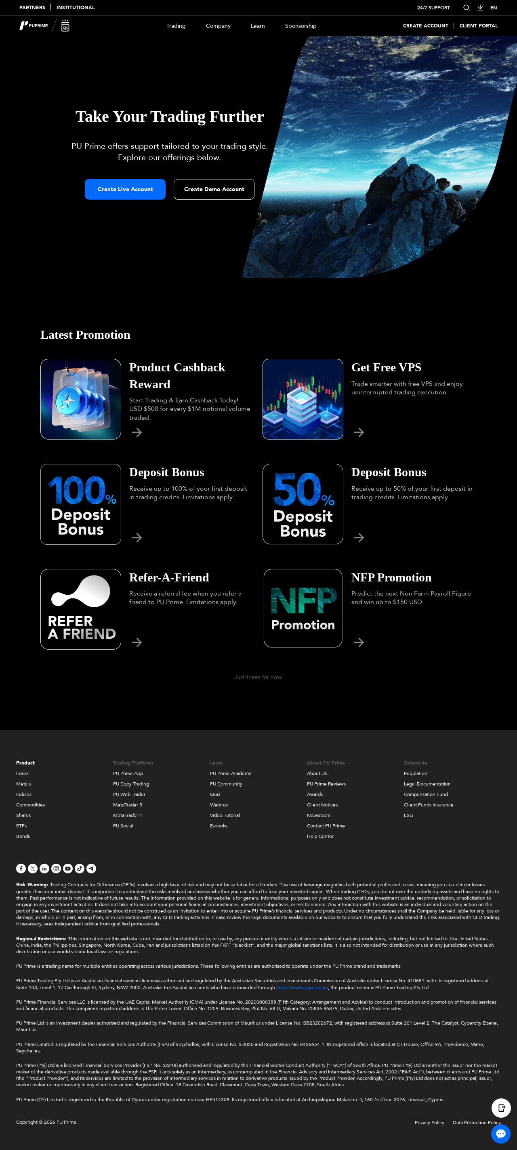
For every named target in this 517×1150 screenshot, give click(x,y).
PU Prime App (128, 773)
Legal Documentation (427, 784)
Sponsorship (301, 26)
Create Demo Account (214, 189)
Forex (22, 773)
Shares (23, 815)
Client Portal (479, 26)
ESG (408, 815)
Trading (176, 26)
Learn (258, 26)
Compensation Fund (426, 794)
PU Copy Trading (131, 784)
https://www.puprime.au (302, 987)
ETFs (21, 826)
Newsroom (318, 815)
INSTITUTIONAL (76, 8)
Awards (315, 794)
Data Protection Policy (477, 1122)
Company (218, 26)
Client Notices (322, 805)
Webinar (219, 805)
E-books (218, 826)
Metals (23, 784)
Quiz (215, 794)
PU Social (123, 826)
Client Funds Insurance (429, 805)
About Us (317, 773)
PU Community (226, 784)
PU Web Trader (129, 794)
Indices (24, 794)
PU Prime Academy (230, 773)
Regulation (415, 773)
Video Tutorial (225, 815)
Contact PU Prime (326, 826)
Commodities (30, 805)
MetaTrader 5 (127, 805)
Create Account (425, 26)
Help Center (320, 836)
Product (25, 763)
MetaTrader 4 (127, 815)
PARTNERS (32, 8)
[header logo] (44, 26)
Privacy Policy (429, 1122)
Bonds (23, 836)
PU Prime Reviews (326, 784)
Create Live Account (125, 189)
